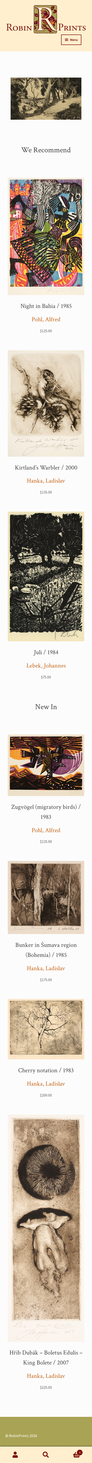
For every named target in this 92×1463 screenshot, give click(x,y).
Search (46, 1455)
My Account (15, 1455)
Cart (70, 1450)
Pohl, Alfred (46, 319)
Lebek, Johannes (46, 666)
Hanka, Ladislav (46, 481)
